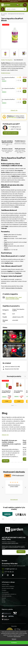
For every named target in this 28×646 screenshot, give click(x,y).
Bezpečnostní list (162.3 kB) (12, 369)
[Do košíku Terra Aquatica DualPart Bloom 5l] (24, 102)
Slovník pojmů (5, 592)
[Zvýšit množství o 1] (20, 80)
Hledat (24, 9)
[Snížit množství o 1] (17, 80)
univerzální (15, 320)
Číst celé (6, 460)
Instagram (9, 575)
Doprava (4, 598)
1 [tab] (12, 405)
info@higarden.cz (15, 127)
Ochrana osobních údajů (8, 588)
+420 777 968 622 (15, 129)
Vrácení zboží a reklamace (8, 586)
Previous (3, 376)
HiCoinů (12, 117)
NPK (22, 317)
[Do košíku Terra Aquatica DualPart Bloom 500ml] (24, 80)
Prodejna (4, 590)
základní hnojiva (16, 317)
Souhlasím (14, 642)
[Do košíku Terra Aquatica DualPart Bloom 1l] (24, 91)
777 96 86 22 (9, 572)
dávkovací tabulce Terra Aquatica (14, 288)
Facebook (4, 575)
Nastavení (14, 639)
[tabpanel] (6, 391)
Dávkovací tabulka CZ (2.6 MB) (12, 366)
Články (3, 600)
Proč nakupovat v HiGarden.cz (9, 594)
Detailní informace (5, 73)
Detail (6, 401)
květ (13, 314)
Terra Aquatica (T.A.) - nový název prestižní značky (14, 298)
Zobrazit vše (14, 110)
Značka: (6, 60)
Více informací (17, 636)
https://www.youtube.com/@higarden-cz (13, 575)
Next (25, 376)
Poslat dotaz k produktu (10, 133)
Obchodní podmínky (6, 596)
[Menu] (2, 9)
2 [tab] (15, 405)
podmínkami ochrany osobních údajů (10, 543)
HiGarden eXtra (5, 584)
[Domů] (1, 13)
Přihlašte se (10, 116)
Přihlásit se (21, 551)
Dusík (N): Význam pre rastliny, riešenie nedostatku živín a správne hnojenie (11, 443)
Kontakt (3, 601)
